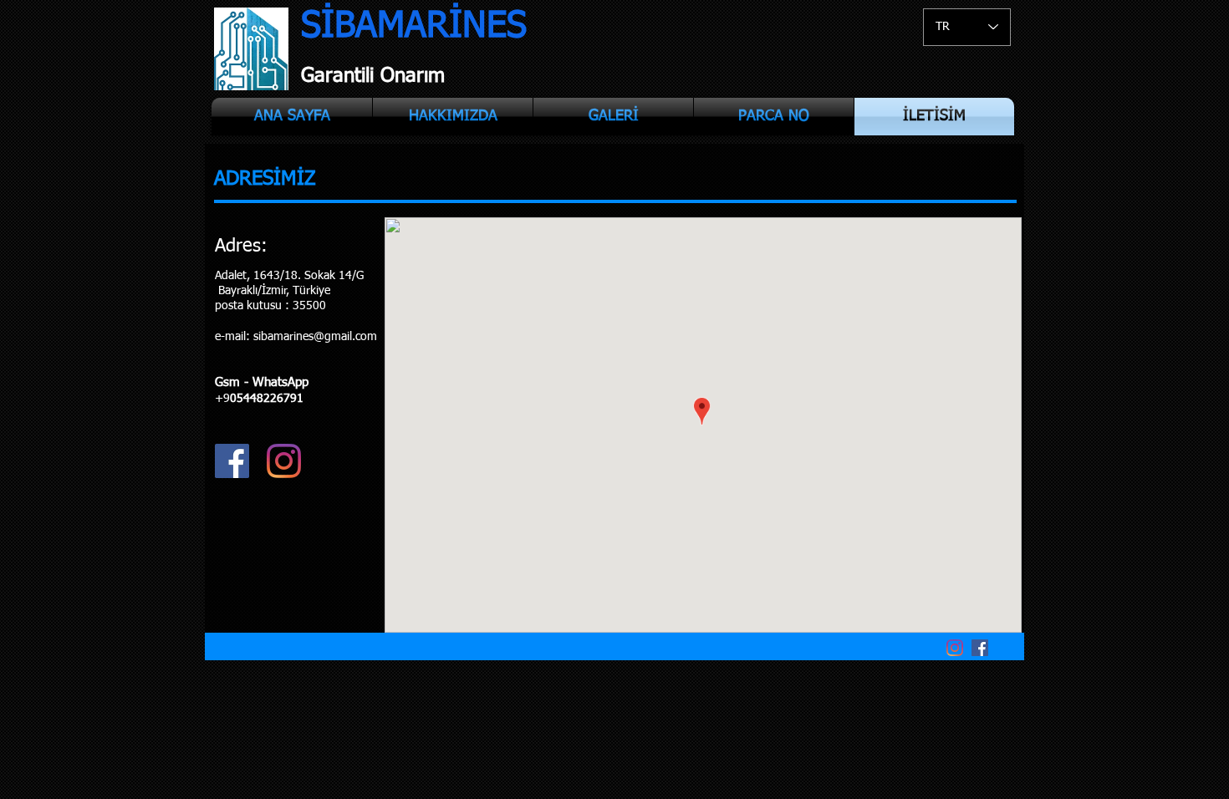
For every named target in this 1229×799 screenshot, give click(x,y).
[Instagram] (284, 461)
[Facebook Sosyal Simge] (232, 461)
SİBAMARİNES (414, 26)
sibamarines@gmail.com (315, 337)
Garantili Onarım (373, 76)
